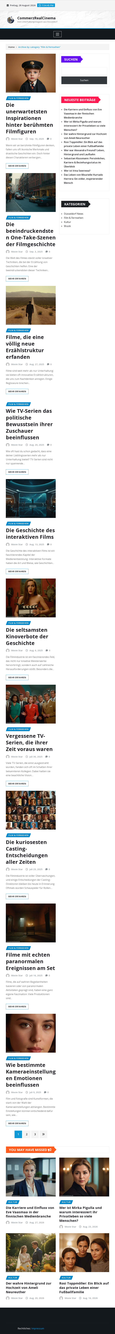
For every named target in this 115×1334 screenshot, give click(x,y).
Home (11, 46)
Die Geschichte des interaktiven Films (30, 533)
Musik (67, 226)
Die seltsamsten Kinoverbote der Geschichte (27, 636)
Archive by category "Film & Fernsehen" (39, 46)
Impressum (37, 1328)
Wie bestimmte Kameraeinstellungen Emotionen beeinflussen (31, 1074)
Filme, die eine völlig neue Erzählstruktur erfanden (25, 347)
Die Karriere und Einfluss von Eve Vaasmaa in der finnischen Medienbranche (83, 113)
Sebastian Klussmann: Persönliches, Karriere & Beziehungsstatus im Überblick (84, 162)
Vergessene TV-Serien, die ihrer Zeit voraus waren (29, 742)
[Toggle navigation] (57, 34)
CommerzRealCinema (36, 17)
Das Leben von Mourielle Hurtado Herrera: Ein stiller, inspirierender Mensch (83, 178)
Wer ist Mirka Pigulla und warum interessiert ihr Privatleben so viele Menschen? (84, 125)
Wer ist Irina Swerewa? (77, 170)
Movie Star (17, 138)
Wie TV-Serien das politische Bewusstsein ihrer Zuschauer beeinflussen (29, 424)
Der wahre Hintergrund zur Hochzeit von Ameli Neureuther (28, 1287)
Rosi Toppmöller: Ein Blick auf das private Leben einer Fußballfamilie (84, 1287)
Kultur (67, 222)
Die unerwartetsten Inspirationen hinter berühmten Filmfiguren (29, 118)
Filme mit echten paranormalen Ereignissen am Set (30, 961)
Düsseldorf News (73, 213)
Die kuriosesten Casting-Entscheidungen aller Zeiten (27, 852)
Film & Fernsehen (73, 217)
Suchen (71, 59)
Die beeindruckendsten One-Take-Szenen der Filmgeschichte (31, 234)
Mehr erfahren (17, 165)
